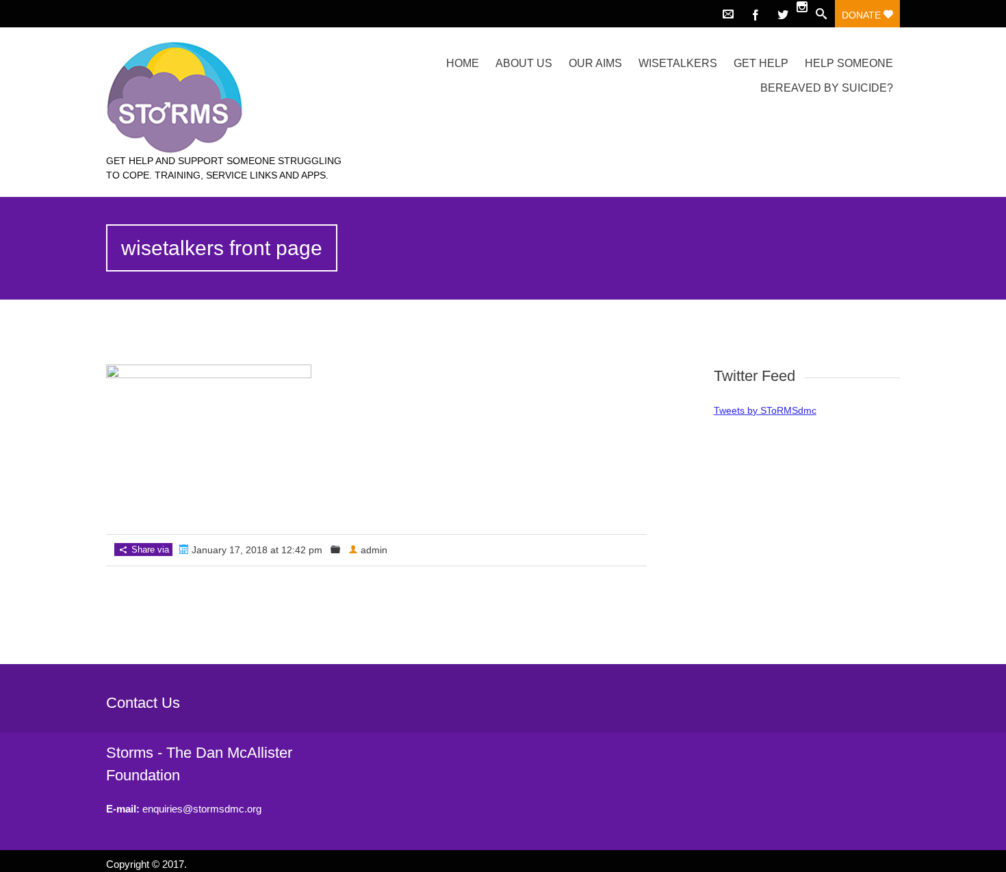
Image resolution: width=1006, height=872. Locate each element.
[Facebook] (755, 13)
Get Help (761, 63)
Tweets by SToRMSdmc (765, 410)
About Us (523, 63)
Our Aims (595, 63)
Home (462, 63)
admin (374, 549)
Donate (863, 15)
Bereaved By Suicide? (826, 88)
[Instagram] (802, 8)
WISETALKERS (678, 63)
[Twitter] (783, 13)
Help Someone (849, 63)
